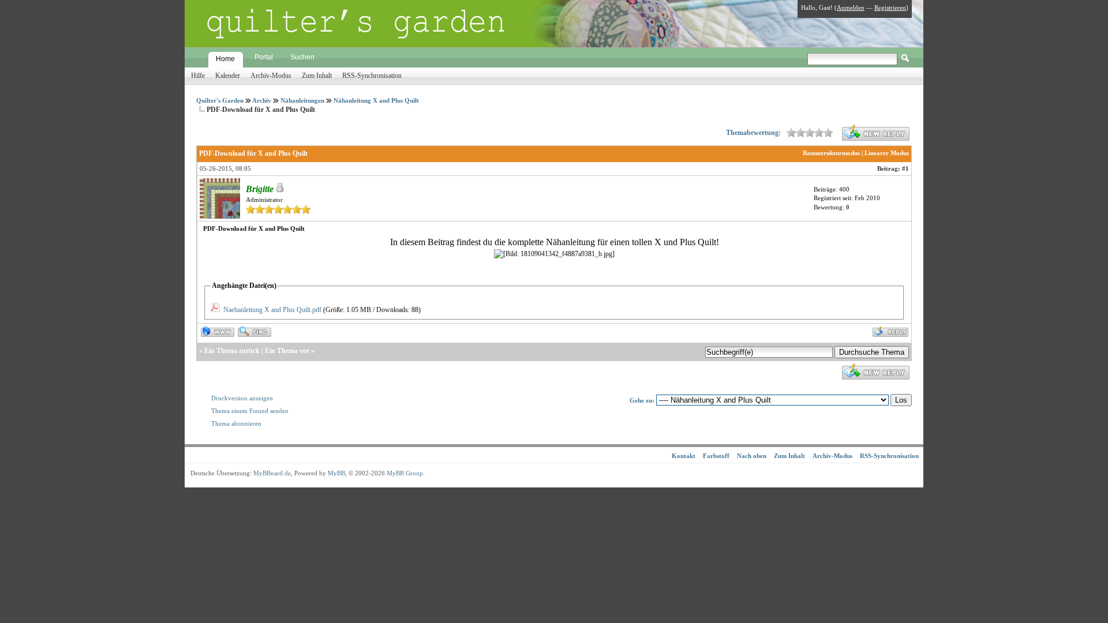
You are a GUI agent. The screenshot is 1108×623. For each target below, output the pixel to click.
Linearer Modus (886, 152)
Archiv (261, 100)
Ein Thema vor (287, 351)
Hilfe (198, 76)
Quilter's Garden (220, 100)
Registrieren (890, 7)
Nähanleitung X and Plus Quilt (376, 100)
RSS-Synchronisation (372, 76)
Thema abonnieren (236, 423)
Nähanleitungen (302, 100)
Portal (263, 57)
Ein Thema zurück (232, 351)
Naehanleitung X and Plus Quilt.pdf (272, 310)
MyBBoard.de (272, 473)
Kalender (227, 76)
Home (225, 59)
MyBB (336, 473)
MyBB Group (405, 473)
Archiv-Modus (270, 76)
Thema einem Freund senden (250, 410)
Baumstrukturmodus (831, 152)
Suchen (302, 57)
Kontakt (683, 455)
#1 (905, 168)
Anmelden (850, 7)
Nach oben (751, 455)
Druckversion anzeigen (242, 398)
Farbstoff (716, 455)
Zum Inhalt (317, 76)
